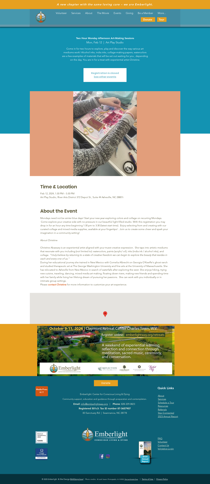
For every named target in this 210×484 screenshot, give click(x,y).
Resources (163, 406)
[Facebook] (101, 456)
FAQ (160, 438)
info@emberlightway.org (94, 404)
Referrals (162, 409)
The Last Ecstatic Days (131, 479)
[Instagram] (107, 456)
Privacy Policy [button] (162, 479)
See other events (105, 77)
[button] (117, 13)
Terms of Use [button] (148, 479)
